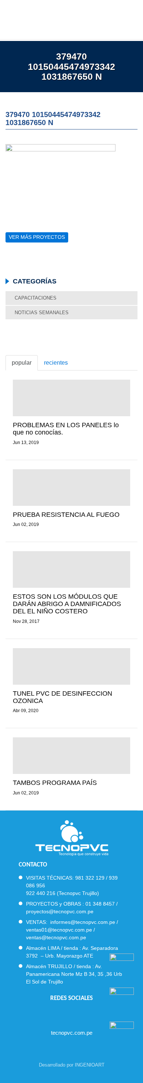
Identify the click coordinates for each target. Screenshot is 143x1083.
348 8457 (104, 904)
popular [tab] (22, 363)
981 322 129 (89, 878)
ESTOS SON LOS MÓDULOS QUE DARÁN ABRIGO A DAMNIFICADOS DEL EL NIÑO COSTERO (67, 604)
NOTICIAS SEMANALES (42, 312)
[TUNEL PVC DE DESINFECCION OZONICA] (71, 666)
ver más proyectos (37, 237)
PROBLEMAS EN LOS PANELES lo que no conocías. (66, 428)
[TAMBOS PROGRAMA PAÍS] (71, 755)
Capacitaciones (35, 298)
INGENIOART (89, 1065)
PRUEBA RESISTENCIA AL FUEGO (66, 514)
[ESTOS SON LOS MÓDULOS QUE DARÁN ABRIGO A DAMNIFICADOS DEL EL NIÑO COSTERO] (71, 569)
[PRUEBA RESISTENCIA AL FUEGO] (71, 487)
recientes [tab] (56, 363)
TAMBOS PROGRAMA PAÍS (55, 782)
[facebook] (52, 1014)
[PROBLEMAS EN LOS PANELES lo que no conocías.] (71, 398)
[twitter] (65, 1014)
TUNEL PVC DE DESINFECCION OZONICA (62, 697)
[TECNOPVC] (72, 18)
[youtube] (78, 1014)
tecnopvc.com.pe (71, 1033)
